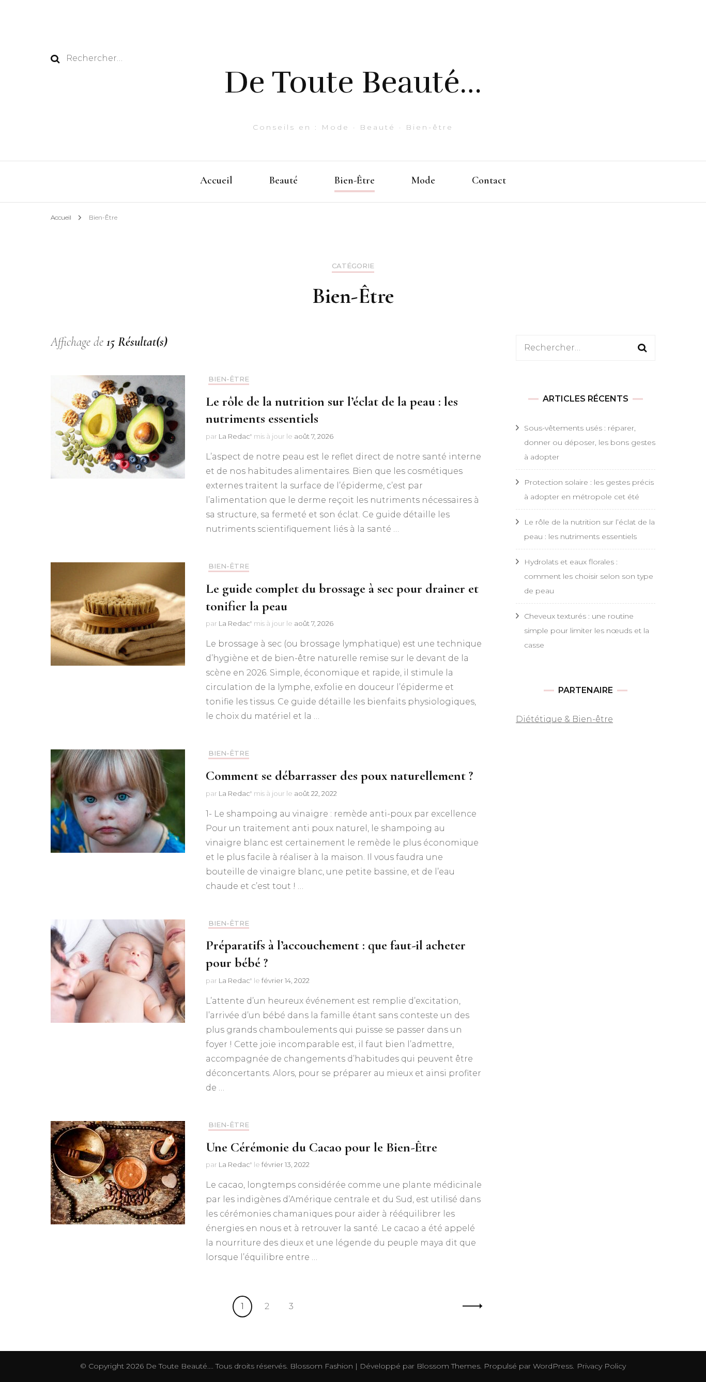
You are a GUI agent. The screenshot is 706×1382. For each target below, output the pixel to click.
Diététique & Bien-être (564, 719)
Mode (423, 180)
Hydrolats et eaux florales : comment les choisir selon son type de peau (588, 576)
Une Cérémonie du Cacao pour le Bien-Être (321, 1147)
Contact (489, 180)
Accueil (216, 180)
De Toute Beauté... (179, 1366)
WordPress (553, 1366)
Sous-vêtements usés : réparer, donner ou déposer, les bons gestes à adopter (589, 442)
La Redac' (235, 436)
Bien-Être (354, 180)
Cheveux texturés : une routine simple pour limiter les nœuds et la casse (586, 630)
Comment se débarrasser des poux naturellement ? (339, 775)
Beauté (283, 180)
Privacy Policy (601, 1366)
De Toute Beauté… (353, 82)
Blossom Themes (447, 1366)
